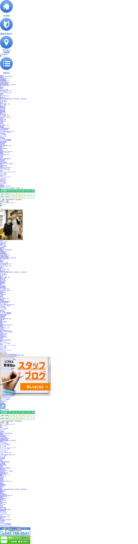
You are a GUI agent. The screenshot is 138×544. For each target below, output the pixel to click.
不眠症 (1, 166)
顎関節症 (2, 93)
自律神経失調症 (3, 165)
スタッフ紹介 (3, 182)
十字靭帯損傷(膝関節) (5, 128)
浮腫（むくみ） (3, 161)
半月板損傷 (2, 138)
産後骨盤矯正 (3, 79)
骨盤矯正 (2, 77)
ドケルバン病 (3, 116)
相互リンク (2, 432)
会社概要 (2, 187)
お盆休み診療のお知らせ (11, 356)
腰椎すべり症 (3, 106)
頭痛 (1, 94)
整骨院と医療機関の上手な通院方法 (8, 84)
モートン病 (2, 130)
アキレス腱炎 (3, 134)
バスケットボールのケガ (5, 177)
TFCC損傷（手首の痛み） (6, 117)
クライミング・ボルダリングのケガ (8, 171)
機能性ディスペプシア (5, 152)
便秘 (1, 149)
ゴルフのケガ (3, 179)
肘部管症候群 (3, 119)
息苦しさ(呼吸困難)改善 (5, 158)
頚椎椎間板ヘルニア (4, 97)
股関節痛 (2, 127)
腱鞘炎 (1, 123)
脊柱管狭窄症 (3, 114)
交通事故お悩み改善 (4, 82)
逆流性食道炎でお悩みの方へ (6, 151)
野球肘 (1, 118)
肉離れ (1, 170)
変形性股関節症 (3, 141)
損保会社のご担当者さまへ (6, 186)
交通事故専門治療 (4, 83)
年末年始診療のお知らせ (12, 354)
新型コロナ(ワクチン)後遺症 (6, 163)
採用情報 (2, 185)
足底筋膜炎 (2, 143)
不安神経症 (2, 160)
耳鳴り (1, 88)
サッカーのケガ (3, 174)
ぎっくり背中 (3, 104)
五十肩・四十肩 (3, 101)
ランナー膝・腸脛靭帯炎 (5, 139)
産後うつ (2, 164)
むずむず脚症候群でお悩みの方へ (7, 131)
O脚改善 (2, 126)
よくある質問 (3, 183)
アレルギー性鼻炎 (4, 89)
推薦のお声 (2, 181)
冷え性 (1, 157)
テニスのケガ (3, 178)
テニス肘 (2, 124)
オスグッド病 (3, 136)
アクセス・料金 (3, 241)
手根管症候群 (3, 121)
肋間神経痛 (2, 107)
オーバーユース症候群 (5, 169)
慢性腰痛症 (2, 108)
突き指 (1, 120)
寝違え (1, 102)
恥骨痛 (1, 150)
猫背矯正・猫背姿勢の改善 (6, 76)
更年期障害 (2, 159)
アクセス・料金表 (4, 428)
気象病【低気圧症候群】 (5, 167)
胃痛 (1, 147)
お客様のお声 (3, 180)
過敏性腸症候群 (3, 148)
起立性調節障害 (3, 162)
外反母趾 (2, 144)
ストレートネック (4, 99)
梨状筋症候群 (3, 142)
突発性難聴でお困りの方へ (6, 90)
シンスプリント (3, 135)
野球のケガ (2, 175)
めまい (1, 86)
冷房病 (1, 156)
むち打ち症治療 (3, 81)
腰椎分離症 (2, 110)
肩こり (1, 96)
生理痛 (1, 153)
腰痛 (1, 113)
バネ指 (1, 122)
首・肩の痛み (3, 100)
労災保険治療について (5, 78)
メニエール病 (3, 91)
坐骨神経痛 (2, 111)
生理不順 (2, 146)
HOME (1, 206)
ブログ (1, 184)
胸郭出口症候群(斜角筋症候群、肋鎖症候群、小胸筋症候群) (13, 98)
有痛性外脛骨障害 (4, 129)
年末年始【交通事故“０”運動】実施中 (15, 355)
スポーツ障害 (3, 173)
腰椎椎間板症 (3, 112)
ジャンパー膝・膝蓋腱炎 (5, 140)
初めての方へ (3, 242)
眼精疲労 (2, 87)
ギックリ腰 (2, 109)
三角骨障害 (2, 133)
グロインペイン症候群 (5, 132)
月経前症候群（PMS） (5, 154)
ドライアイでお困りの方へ (6, 92)
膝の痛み (2, 137)
